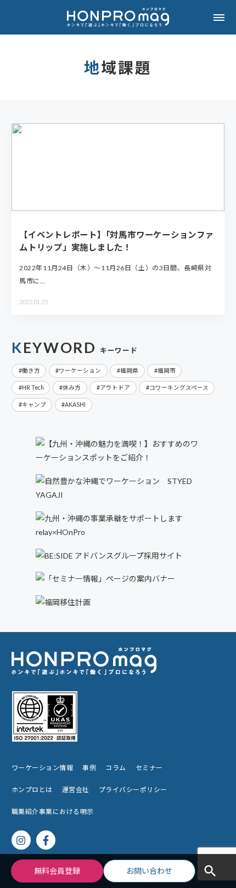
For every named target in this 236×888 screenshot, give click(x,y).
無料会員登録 (57, 870)
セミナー (149, 768)
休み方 (72, 387)
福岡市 (167, 370)
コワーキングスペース (179, 387)
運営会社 (75, 789)
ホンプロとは (32, 789)
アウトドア (115, 387)
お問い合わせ (149, 870)
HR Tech (33, 387)
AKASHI (75, 404)
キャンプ (34, 404)
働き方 (31, 370)
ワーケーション (80, 370)
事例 (89, 768)
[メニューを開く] (218, 17)
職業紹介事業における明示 (53, 811)
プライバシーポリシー (133, 789)
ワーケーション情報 (42, 768)
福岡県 (129, 370)
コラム (115, 768)
